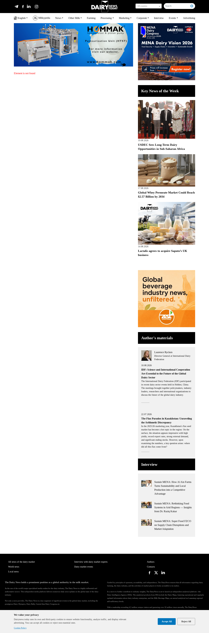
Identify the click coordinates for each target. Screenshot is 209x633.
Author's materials (157, 338)
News (58, 18)
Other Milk (74, 18)
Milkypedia (44, 17)
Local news (13, 571)
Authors (150, 562)
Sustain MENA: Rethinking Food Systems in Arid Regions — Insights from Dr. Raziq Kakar (173, 507)
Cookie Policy (20, 628)
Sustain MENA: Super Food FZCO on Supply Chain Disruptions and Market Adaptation (172, 525)
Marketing (124, 18)
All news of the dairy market (21, 562)
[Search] (192, 6)
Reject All (186, 621)
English (21, 18)
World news (13, 567)
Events (172, 18)
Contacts (151, 567)
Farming (91, 18)
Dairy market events (83, 567)
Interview (159, 18)
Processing (106, 18)
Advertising (189, 18)
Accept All (167, 621)
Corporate (142, 18)
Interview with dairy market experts (90, 562)
